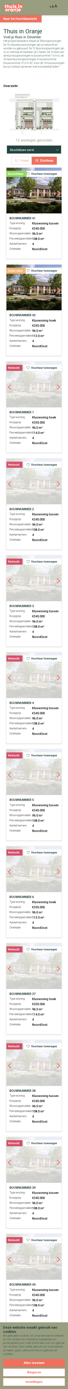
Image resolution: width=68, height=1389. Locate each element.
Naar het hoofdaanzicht (20, 19)
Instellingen (34, 1382)
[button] (29, 118)
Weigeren (34, 1372)
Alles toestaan (34, 1363)
